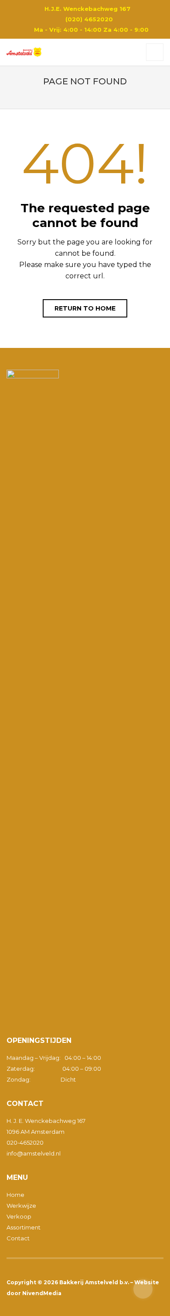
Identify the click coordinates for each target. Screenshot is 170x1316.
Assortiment (24, 1227)
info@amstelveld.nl (34, 1153)
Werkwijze (21, 1205)
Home (15, 1194)
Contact (18, 1238)
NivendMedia (41, 1293)
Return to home (85, 308)
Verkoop (19, 1216)
